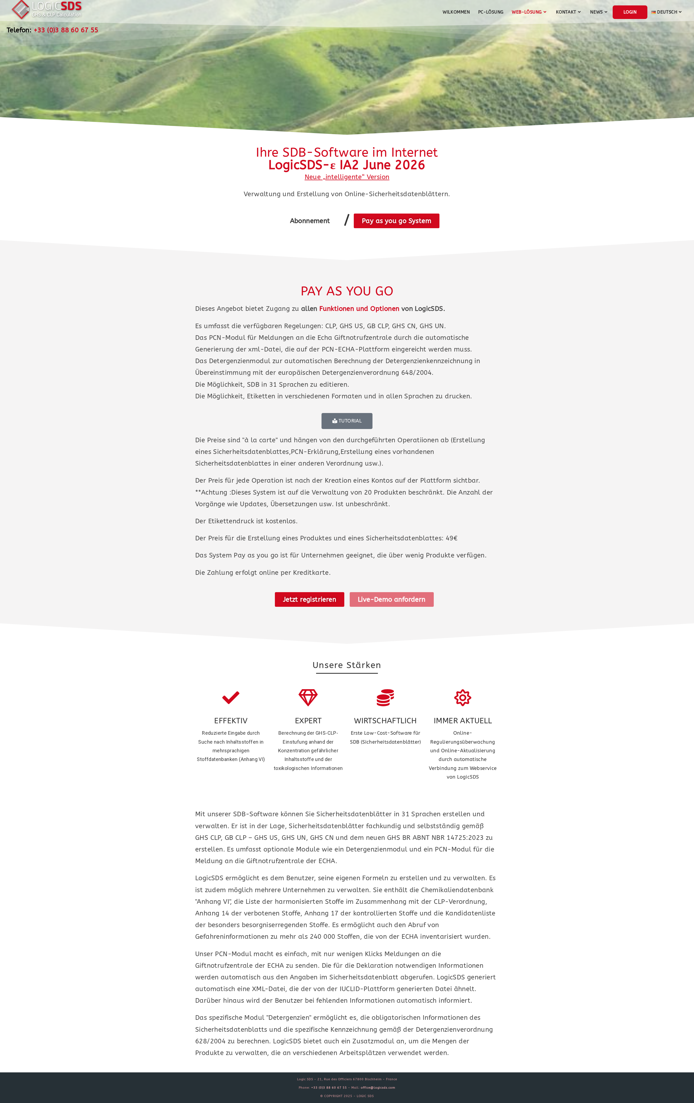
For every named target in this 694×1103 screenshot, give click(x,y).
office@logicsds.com (378, 1087)
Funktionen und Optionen (359, 308)
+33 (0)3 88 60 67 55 (66, 30)
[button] (310, 221)
